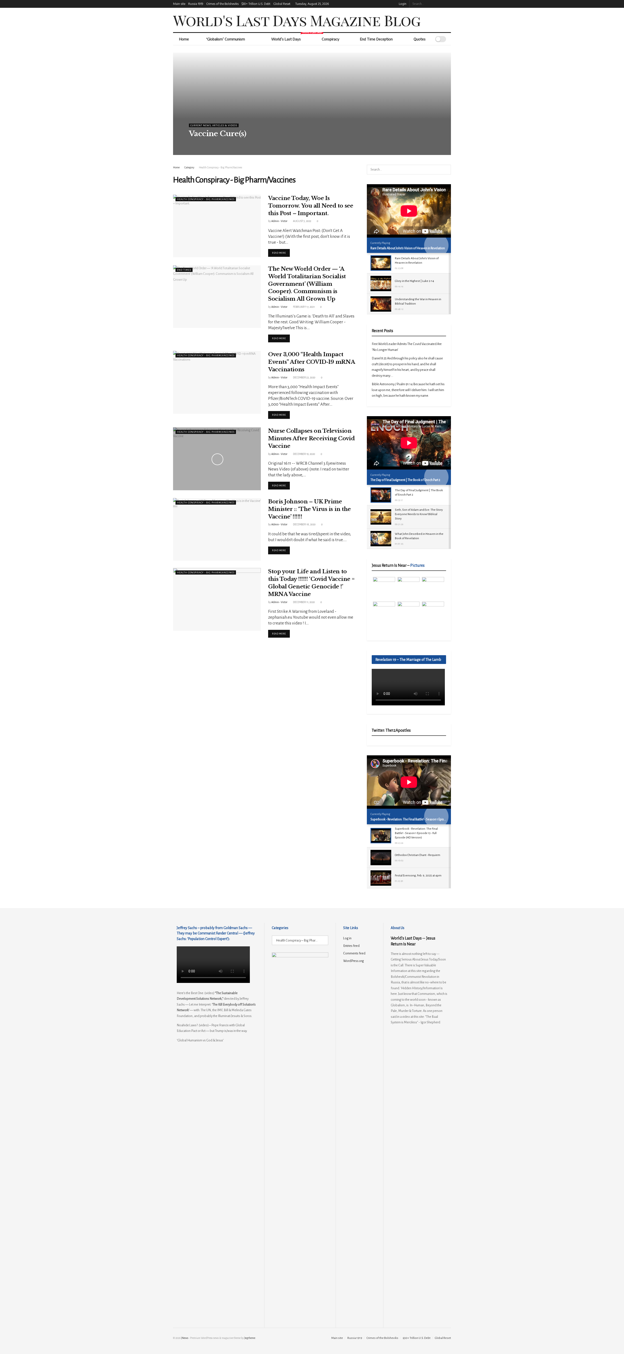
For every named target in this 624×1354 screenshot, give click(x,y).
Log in (347, 938)
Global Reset (281, 4)
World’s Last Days (290, 37)
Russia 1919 (195, 4)
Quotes (420, 39)
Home (184, 39)
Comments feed (354, 953)
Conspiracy (330, 39)
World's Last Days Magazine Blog (296, 20)
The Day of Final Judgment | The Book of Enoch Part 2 (405, 480)
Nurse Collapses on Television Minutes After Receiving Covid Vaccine (311, 438)
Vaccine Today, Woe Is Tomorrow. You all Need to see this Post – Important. (310, 206)
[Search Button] (448, 4)
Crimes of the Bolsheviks (222, 4)
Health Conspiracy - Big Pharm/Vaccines (220, 167)
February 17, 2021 (303, 306)
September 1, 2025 (224, 143)
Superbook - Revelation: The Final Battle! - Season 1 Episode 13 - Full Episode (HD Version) (429, 819)
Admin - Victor (200, 143)
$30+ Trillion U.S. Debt (256, 4)
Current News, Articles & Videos (213, 125)
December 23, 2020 (303, 377)
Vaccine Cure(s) (217, 133)
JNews (184, 1337)
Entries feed (351, 946)
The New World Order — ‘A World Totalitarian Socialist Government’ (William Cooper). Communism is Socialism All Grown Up (307, 284)
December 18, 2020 (304, 524)
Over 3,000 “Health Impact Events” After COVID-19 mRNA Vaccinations (311, 362)
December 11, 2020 (303, 602)
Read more (281, 252)
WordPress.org (353, 961)
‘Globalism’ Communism (225, 39)
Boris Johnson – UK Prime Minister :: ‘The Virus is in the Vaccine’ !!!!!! (309, 509)
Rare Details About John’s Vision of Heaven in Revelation (407, 248)
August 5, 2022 (301, 221)
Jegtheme (249, 1337)
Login (402, 4)
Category (189, 167)
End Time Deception (376, 39)
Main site (179, 4)
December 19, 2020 (303, 453)
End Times (184, 270)
